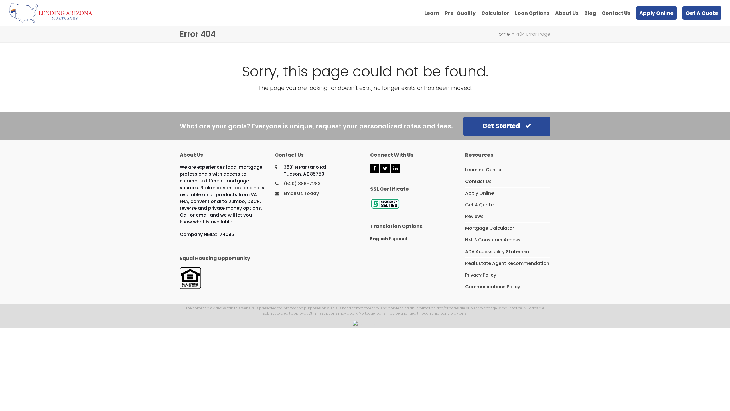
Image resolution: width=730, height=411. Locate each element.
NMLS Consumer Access (492, 240)
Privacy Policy (480, 275)
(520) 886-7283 (302, 183)
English (379, 238)
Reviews (474, 216)
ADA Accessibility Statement (498, 251)
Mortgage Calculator (489, 228)
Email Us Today (301, 193)
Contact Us (478, 181)
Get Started (501, 126)
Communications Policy (492, 286)
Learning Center (483, 169)
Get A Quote (479, 205)
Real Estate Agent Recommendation (507, 263)
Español (398, 238)
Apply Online (479, 193)
